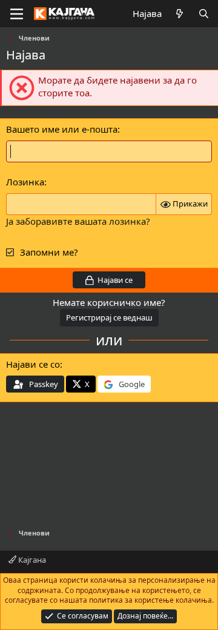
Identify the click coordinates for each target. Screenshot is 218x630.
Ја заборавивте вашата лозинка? (78, 221)
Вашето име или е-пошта (61, 129)
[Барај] (204, 13)
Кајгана (31, 559)
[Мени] (16, 14)
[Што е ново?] (179, 13)
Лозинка (25, 182)
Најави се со (33, 364)
